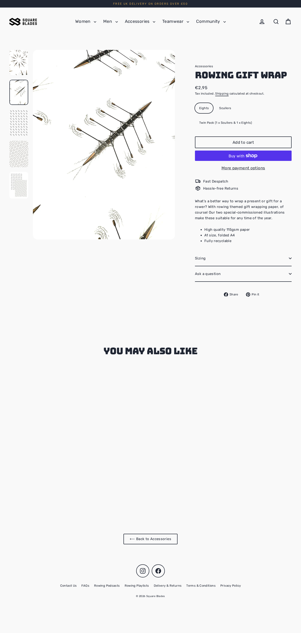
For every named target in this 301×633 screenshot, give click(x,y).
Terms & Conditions (201, 585)
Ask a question (208, 274)
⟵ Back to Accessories (150, 539)
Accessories (138, 21)
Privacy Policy (230, 585)
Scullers (225, 108)
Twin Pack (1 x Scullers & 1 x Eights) (225, 122)
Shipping (222, 93)
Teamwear (173, 21)
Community (208, 21)
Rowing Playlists (137, 585)
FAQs (85, 585)
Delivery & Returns (168, 585)
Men (108, 21)
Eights (204, 108)
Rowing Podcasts (107, 585)
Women (83, 21)
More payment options (243, 168)
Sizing (200, 258)
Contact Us (68, 585)
